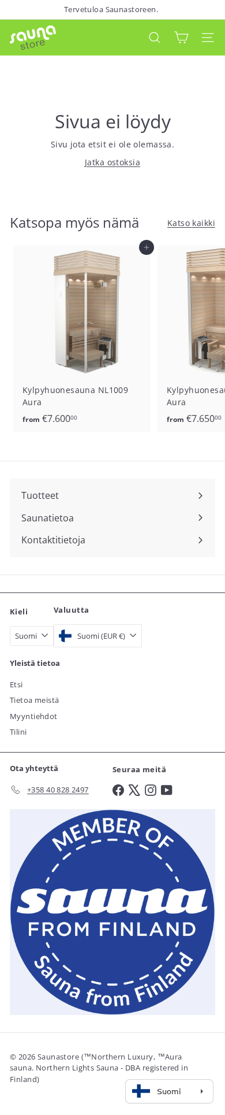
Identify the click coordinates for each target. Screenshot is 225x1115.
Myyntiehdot (34, 716)
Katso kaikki (191, 222)
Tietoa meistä (34, 700)
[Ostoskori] (181, 37)
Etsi (16, 684)
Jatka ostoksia (112, 162)
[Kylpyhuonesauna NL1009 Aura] (82, 339)
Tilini (18, 732)
